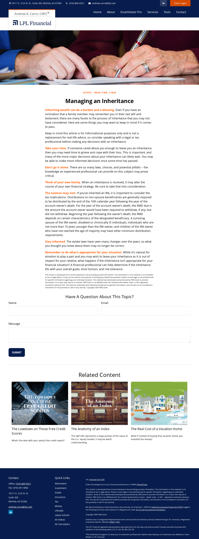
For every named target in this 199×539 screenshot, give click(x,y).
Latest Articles (62, 515)
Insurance (60, 497)
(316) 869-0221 (76, 3)
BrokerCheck (142, 484)
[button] (97, 12)
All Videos (60, 519)
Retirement (61, 483)
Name (12, 303)
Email (104, 303)
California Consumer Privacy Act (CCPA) (167, 507)
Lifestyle (59, 510)
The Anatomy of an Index (90, 429)
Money (58, 506)
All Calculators (62, 524)
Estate (58, 492)
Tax (56, 501)
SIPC (118, 522)
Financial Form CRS (96, 479)
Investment (61, 488)
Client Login (180, 3)
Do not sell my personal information (150, 510)
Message (14, 324)
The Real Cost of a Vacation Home (156, 429)
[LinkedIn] (163, 3)
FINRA (111, 522)
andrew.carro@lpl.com (104, 3)
